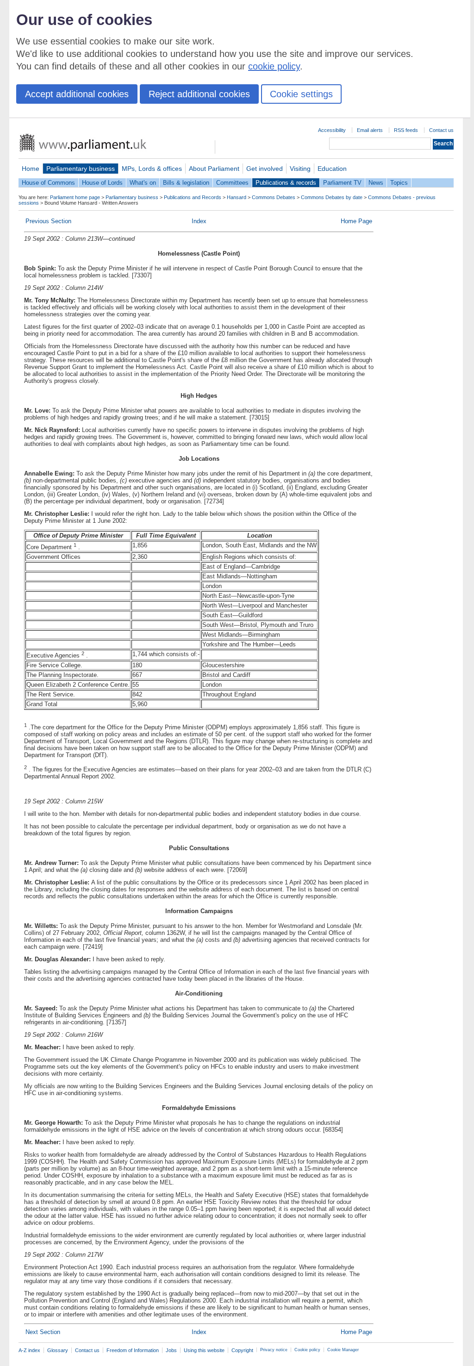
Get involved (264, 168)
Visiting (300, 168)
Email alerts (370, 130)
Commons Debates (273, 197)
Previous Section (48, 221)
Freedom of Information (132, 1350)
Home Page (356, 221)
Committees (232, 182)
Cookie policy (307, 1349)
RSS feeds (406, 130)
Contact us (441, 130)
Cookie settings (301, 94)
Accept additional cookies (77, 94)
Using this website (204, 1350)
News (375, 182)
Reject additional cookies (199, 94)
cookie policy (274, 66)
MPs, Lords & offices (152, 168)
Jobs (171, 1350)
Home (30, 168)
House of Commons (48, 182)
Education (332, 168)
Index (199, 221)
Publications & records (286, 182)
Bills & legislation (186, 182)
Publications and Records (192, 197)
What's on (143, 182)
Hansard (236, 197)
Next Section (42, 1331)
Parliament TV (342, 182)
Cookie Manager (343, 1349)
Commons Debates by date (331, 197)
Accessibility (332, 130)
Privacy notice (273, 1349)
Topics (399, 182)
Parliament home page (75, 197)
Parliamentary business (80, 168)
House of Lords (102, 182)
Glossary (57, 1350)
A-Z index (29, 1350)
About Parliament (214, 168)
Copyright (242, 1350)
